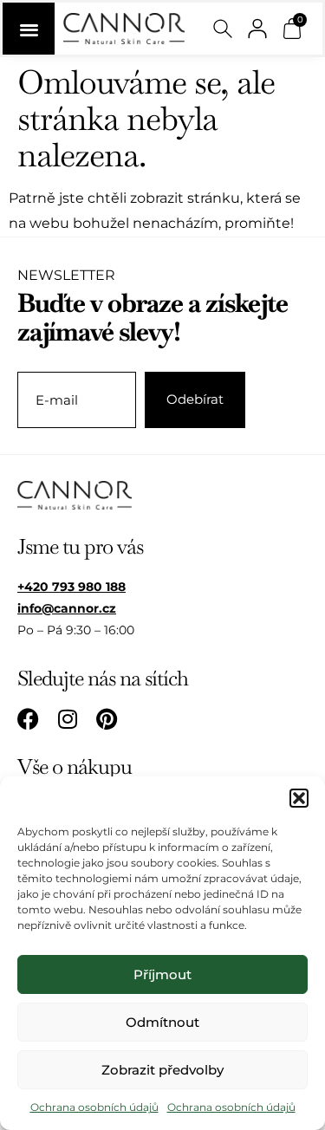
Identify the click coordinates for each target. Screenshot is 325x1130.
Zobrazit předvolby (162, 1070)
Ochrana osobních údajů (94, 1107)
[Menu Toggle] (29, 29)
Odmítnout (162, 1022)
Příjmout (162, 974)
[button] (299, 798)
